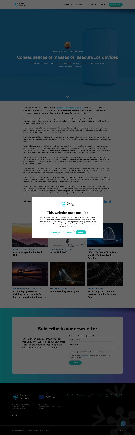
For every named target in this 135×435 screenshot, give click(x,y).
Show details (55, 232)
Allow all (81, 232)
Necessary (68, 232)
